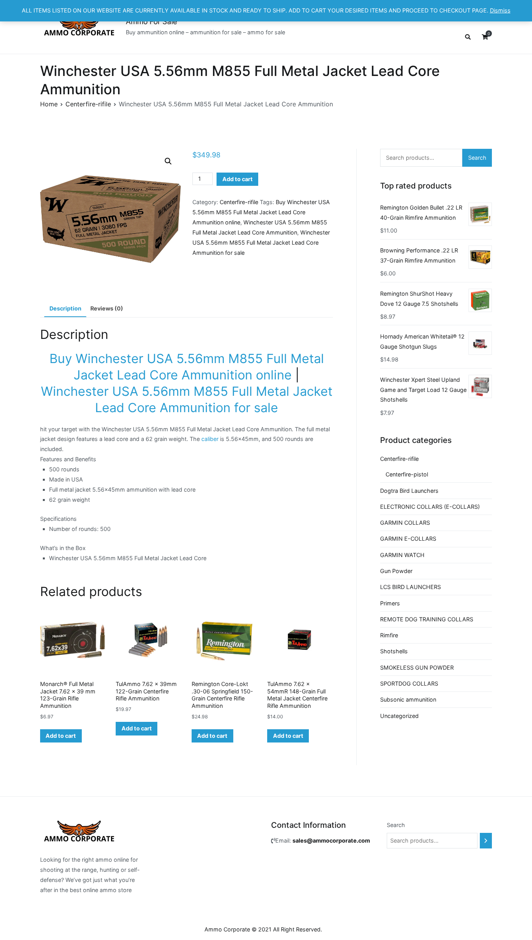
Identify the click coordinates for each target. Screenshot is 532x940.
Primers (390, 603)
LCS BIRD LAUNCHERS (410, 587)
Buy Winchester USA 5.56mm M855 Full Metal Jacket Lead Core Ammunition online (261, 212)
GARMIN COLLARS (405, 522)
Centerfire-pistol (407, 474)
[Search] (486, 840)
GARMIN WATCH (402, 555)
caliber (209, 439)
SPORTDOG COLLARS (409, 683)
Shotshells (394, 651)
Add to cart (237, 179)
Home (49, 104)
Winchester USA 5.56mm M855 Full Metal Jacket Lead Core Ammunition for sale (261, 242)
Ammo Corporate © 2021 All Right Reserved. (263, 929)
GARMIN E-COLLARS (408, 538)
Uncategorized (399, 715)
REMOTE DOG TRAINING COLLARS (426, 619)
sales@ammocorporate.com (331, 840)
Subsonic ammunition (408, 699)
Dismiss (500, 10)
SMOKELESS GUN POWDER (417, 667)
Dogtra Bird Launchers (409, 490)
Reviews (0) (106, 308)
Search (477, 157)
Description (65, 308)
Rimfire (389, 635)
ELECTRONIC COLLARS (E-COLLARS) (430, 506)
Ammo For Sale (151, 21)
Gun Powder (396, 571)
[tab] (65, 308)
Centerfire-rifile (88, 104)
